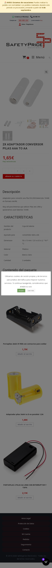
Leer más (31, 290)
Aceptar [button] (21, 290)
